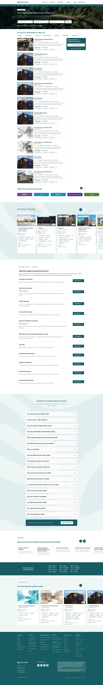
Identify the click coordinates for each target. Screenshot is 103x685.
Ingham (54, 571)
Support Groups (32, 648)
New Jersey (66, 649)
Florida (65, 642)
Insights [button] (75, 2)
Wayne (76, 569)
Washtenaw (77, 567)
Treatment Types (37, 47)
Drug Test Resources (56, 651)
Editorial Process (78, 639)
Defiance (55, 565)
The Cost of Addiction (45, 649)
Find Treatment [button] (81, 2)
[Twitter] (44, 665)
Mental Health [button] (60, 2)
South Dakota (66, 651)
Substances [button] (52, 2)
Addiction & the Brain (44, 644)
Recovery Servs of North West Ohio (50, 605)
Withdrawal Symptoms (45, 639)
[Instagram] (41, 665)
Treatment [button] (68, 2)
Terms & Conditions (76, 677)
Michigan (65, 646)
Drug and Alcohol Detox (62, 548)
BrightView (60, 228)
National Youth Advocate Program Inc (26, 605)
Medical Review (78, 642)
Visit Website (77, 280)
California (65, 639)
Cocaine (18, 642)
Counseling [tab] (34, 267)
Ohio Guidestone (69, 605)
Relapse (30, 650)
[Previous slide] (81, 188)
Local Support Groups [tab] (23, 267)
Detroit (65, 571)
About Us (77, 637)
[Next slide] (84, 188)
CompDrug (40, 228)
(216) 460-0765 (76, 45)
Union (76, 571)
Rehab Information (32, 646)
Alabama (65, 637)
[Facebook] (38, 665)
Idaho (65, 644)
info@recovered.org (21, 670)
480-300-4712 (24, 323)
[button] (25, 18)
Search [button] (68, 21)
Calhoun (65, 569)
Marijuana (19, 644)
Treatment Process (32, 637)
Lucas (65, 565)
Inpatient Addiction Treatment (82, 548)
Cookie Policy (83, 677)
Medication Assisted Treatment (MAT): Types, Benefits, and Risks (43, 549)
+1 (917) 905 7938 (20, 672)
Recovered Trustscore (79, 649)
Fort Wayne (66, 567)
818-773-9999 (24, 291)
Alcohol (18, 637)
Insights (76, 651)
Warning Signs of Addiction (46, 637)
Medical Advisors (78, 644)
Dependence (43, 642)
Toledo (76, 565)
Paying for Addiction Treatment (23, 548)
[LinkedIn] (47, 665)
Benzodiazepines (20, 649)
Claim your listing (78, 656)
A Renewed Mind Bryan (94, 605)
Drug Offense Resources (57, 649)
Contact (77, 646)
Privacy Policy (68, 677)
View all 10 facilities (23, 25)
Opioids (18, 639)
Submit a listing (78, 653)
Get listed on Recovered (36, 25)
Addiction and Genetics (45, 646)
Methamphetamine (20, 646)
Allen (54, 567)
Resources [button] (44, 2)
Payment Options (45, 47)
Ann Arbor (55, 569)
